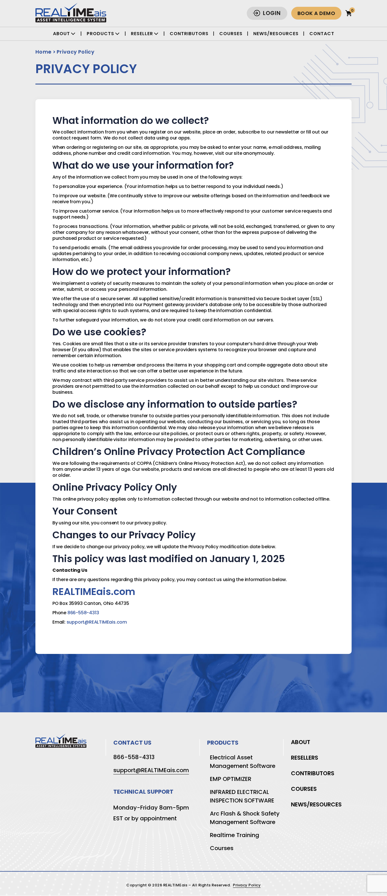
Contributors (189, 33)
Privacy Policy (75, 51)
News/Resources (276, 33)
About (300, 742)
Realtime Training (234, 835)
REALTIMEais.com (93, 591)
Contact (321, 33)
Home (43, 51)
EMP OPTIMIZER (230, 779)
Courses (231, 33)
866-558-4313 (83, 612)
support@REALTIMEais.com (97, 622)
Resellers (304, 758)
